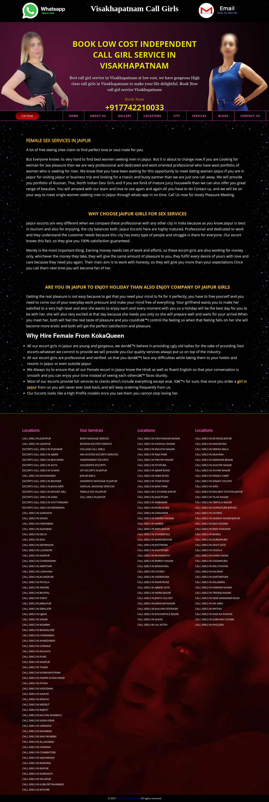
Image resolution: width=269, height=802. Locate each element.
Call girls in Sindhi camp (212, 475)
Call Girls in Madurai (36, 763)
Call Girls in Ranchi (35, 699)
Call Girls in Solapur (36, 779)
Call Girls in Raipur (35, 768)
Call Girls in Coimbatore (39, 752)
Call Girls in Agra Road (153, 475)
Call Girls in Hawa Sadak (211, 555)
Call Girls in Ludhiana (37, 571)
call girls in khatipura (153, 550)
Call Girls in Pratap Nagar (155, 459)
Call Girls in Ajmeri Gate (153, 587)
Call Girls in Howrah (36, 747)
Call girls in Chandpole (153, 534)
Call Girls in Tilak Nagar (211, 497)
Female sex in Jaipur (93, 491)
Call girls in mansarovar (154, 539)
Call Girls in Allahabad (38, 741)
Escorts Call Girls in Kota (39, 465)
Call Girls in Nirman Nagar (213, 587)
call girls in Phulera (209, 624)
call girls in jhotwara (152, 545)
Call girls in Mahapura (210, 444)
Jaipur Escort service (128, 798)
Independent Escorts (94, 459)
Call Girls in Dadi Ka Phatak (213, 614)
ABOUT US (98, 116)
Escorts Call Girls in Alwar (40, 470)
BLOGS (223, 116)
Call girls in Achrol (209, 513)
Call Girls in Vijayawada (38, 757)
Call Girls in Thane (35, 667)
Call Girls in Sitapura (151, 465)
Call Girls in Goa (33, 539)
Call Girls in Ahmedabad (38, 640)
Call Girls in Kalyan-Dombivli (42, 715)
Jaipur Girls (87, 475)
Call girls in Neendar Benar (214, 459)
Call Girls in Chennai (36, 646)
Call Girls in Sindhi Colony (213, 481)
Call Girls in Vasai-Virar (38, 720)
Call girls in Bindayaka (153, 566)
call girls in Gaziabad (37, 529)
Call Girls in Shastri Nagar (213, 465)
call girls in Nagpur (36, 662)
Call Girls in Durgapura (211, 539)
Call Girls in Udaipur (36, 444)
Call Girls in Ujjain (34, 614)
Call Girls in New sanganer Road (217, 598)
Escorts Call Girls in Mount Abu (44, 491)
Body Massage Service (94, 438)
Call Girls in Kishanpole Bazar (158, 614)
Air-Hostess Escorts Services (99, 454)
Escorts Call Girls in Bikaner (41, 481)
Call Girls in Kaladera (210, 582)
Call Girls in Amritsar (37, 566)
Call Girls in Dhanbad (37, 731)
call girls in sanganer (152, 513)
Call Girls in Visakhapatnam (41, 672)
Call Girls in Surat (34, 598)
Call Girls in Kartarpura (211, 577)
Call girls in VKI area (209, 603)
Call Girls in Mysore (36, 789)
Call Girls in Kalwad (209, 571)
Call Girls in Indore (35, 587)
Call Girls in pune (34, 656)
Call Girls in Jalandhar (38, 577)
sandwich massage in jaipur (98, 481)
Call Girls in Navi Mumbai (39, 736)
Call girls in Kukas (150, 619)
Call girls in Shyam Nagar (212, 470)
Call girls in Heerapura (153, 577)
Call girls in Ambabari (152, 502)
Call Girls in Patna (35, 683)
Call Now (27, 116)
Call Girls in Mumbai (36, 624)
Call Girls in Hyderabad (38, 635)
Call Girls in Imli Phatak (211, 566)
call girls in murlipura (153, 507)
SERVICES (199, 116)
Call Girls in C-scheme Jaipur (156, 491)
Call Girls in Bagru (208, 534)
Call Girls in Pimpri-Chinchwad (43, 678)
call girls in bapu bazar (153, 529)
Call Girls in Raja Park (152, 454)
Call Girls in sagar (34, 619)
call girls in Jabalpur (36, 603)
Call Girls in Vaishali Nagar (156, 444)
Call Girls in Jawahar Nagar (156, 603)
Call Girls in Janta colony (155, 598)
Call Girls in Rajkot (35, 710)
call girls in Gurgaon (37, 513)
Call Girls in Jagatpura (152, 497)
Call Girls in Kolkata (36, 651)
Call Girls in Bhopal (36, 593)
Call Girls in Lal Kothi (152, 624)
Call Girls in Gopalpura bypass (216, 507)
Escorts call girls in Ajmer (40, 454)
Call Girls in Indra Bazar (154, 593)
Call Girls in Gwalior (36, 608)
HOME (73, 116)
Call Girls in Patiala (35, 582)
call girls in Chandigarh (39, 561)
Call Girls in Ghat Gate (210, 545)
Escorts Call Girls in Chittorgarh (45, 502)
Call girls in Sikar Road (153, 582)
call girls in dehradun (37, 545)
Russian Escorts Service (96, 444)
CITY (176, 116)
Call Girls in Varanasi (37, 726)
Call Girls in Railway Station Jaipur (219, 491)
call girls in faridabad (37, 523)
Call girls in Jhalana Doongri (157, 608)
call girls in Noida (35, 518)
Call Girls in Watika (208, 608)
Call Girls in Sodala (208, 550)
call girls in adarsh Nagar (155, 518)
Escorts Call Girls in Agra (39, 497)
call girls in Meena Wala (212, 449)
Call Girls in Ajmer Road (153, 470)
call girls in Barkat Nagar (155, 561)
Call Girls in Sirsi (206, 486)
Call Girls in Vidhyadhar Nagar (158, 438)
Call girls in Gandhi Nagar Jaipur (217, 518)
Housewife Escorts (93, 465)
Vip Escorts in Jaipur (93, 470)
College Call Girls (92, 449)
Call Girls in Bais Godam (211, 523)
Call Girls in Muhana (209, 454)
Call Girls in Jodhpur (36, 438)
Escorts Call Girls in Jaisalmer (42, 486)
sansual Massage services (97, 486)
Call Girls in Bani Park (152, 486)
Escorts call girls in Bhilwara (43, 459)
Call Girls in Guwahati (37, 773)
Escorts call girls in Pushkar (42, 449)
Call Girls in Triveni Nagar (213, 593)
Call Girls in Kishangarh (39, 475)
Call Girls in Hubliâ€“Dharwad (43, 784)
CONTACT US (250, 116)
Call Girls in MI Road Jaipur (213, 438)
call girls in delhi (34, 534)
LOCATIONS (152, 116)
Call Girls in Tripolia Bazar (213, 502)
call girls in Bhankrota (153, 555)
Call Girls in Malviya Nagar (155, 449)
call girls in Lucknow (37, 550)
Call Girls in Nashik (35, 694)
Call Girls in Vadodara (37, 688)
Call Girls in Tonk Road (153, 481)
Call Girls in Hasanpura (211, 561)
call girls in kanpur (36, 555)
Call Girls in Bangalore (38, 630)
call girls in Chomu (150, 571)
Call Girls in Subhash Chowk (214, 619)
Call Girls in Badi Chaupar (212, 529)
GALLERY (125, 116)
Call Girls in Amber (150, 523)
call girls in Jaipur (92, 497)
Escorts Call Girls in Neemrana (43, 507)
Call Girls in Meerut (35, 704)
